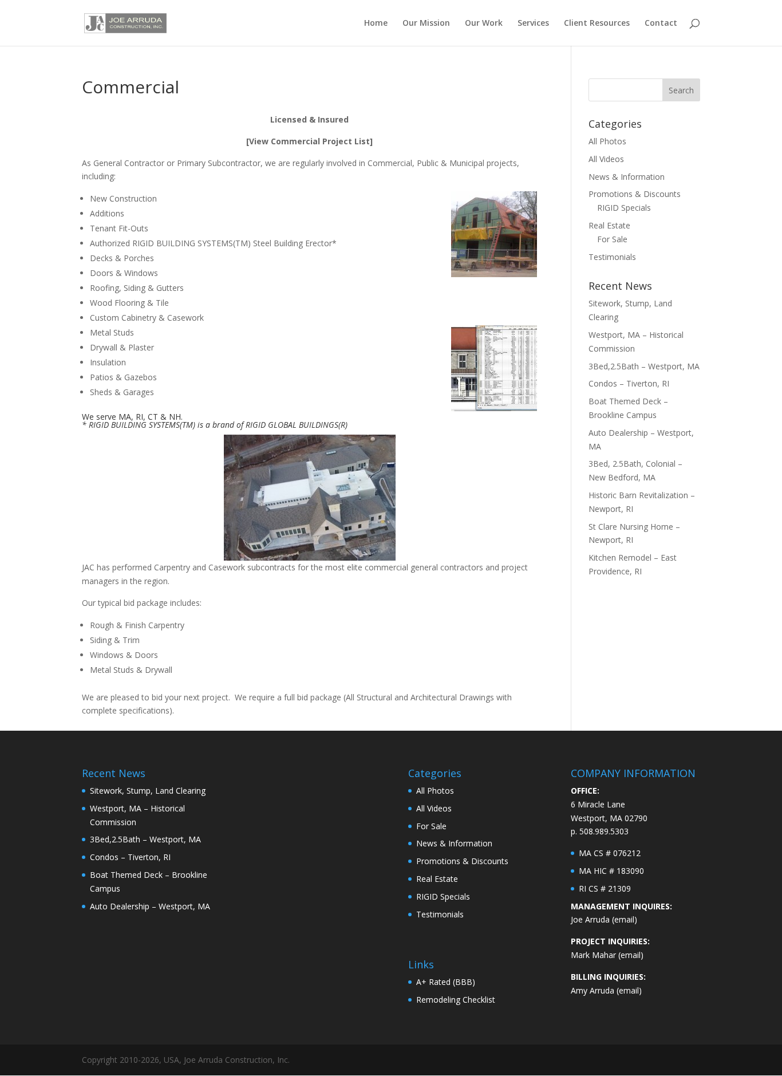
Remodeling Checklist (455, 999)
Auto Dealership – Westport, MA (150, 906)
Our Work (484, 23)
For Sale (612, 239)
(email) (624, 919)
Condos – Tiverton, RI (629, 383)
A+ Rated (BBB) (445, 981)
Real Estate (609, 225)
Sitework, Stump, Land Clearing (148, 790)
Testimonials (612, 256)
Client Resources (597, 23)
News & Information (627, 176)
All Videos (606, 158)
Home (376, 23)
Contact (661, 23)
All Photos (607, 141)
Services (533, 23)
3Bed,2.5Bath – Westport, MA (644, 366)
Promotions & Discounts (635, 193)
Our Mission (426, 23)
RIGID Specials (624, 207)
